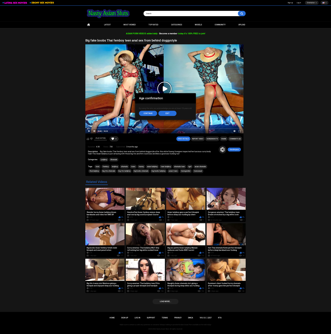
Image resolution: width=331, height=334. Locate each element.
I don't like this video (91, 139)
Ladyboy (104, 160)
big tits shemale (108, 171)
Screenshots (212, 139)
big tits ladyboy (124, 171)
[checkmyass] (222, 149)
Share (223, 139)
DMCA (190, 318)
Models (198, 25)
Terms (165, 318)
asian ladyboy (152, 167)
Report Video (197, 139)
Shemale (113, 160)
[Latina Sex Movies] (15, 3)
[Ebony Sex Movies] (42, 3)
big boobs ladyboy (158, 171)
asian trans (173, 171)
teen (97, 167)
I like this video (88, 139)
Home (88, 24)
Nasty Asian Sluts (162, 329)
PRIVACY (178, 318)
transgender (185, 171)
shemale (124, 167)
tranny (141, 167)
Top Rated (153, 25)
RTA (219, 318)
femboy (106, 167)
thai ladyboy (94, 171)
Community (220, 25)
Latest (107, 25)
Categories (176, 25)
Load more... (165, 301)
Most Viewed (129, 25)
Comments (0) (235, 139)
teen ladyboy (166, 167)
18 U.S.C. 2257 (206, 318)
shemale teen (179, 167)
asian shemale (200, 167)
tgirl (189, 167)
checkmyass (234, 149)
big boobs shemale (141, 171)
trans (133, 167)
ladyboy (115, 167)
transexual (198, 171)
